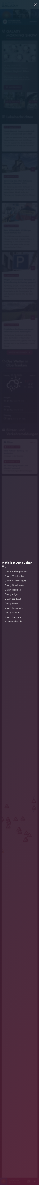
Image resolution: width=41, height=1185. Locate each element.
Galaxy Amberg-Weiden (16, 571)
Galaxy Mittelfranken (15, 576)
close (35, 4)
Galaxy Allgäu (11, 594)
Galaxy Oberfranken (14, 585)
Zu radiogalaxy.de (13, 621)
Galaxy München (13, 612)
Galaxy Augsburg (13, 617)
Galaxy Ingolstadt (13, 589)
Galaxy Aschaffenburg (15, 580)
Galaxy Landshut (13, 599)
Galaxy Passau (12, 603)
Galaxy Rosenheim (14, 608)
